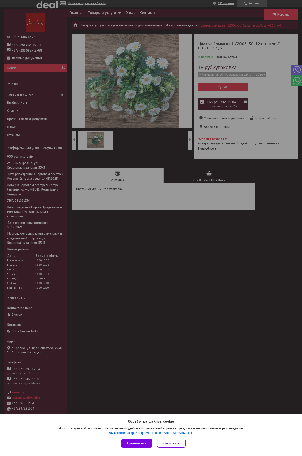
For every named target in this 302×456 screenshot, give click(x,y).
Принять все (136, 443)
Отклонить (171, 443)
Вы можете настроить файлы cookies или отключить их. (149, 433)
